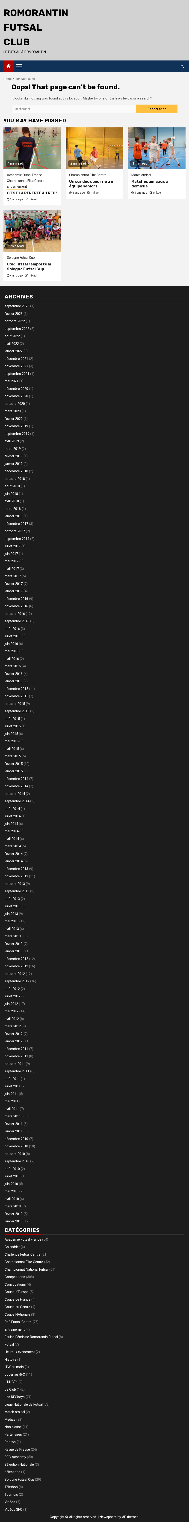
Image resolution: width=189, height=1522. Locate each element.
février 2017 (14, 584)
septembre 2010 (17, 1161)
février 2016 (14, 674)
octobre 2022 (15, 321)
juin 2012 (11, 1004)
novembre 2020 (16, 396)
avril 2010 (12, 1199)
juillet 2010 (13, 1176)
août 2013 (12, 899)
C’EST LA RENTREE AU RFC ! (32, 193)
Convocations (15, 1284)
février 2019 (14, 456)
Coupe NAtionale (17, 1314)
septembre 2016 (17, 621)
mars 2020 (13, 411)
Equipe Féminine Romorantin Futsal (31, 1337)
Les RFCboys (15, 1397)
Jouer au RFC (15, 1374)
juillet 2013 (13, 906)
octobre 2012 (15, 974)
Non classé (13, 1427)
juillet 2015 (13, 726)
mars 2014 (13, 846)
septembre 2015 (17, 711)
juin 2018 (11, 494)
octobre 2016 (15, 614)
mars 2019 (13, 449)
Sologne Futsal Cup (21, 257)
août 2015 (12, 719)
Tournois (11, 1494)
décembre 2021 (16, 359)
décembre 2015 (16, 689)
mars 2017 (13, 576)
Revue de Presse (17, 1449)
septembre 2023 (17, 306)
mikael (33, 199)
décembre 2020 (16, 389)
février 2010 (14, 1214)
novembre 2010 (16, 1146)
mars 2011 (13, 1116)
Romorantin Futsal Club (35, 27)
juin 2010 (11, 1184)
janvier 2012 (14, 1041)
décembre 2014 (16, 779)
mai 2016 (11, 651)
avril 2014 (12, 839)
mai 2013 (11, 921)
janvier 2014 (14, 861)
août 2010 (12, 1169)
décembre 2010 (16, 1139)
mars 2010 (13, 1206)
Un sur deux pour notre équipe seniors (91, 184)
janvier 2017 (14, 591)
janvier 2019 (14, 464)
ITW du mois (14, 1367)
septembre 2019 (17, 434)
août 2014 (12, 809)
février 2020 (14, 419)
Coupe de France (17, 1299)
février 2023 (14, 314)
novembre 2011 (16, 1056)
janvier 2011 (14, 1131)
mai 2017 (11, 561)
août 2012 (12, 989)
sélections (12, 1472)
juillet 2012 (13, 996)
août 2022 (12, 336)
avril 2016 (12, 659)
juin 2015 (11, 734)
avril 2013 (12, 929)
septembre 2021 (17, 374)
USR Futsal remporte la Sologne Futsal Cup (29, 266)
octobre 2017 (15, 531)
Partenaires (13, 1434)
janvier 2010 (14, 1221)
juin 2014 (11, 824)
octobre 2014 (15, 794)
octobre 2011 (15, 1064)
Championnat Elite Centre (25, 181)
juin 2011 (11, 1094)
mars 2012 (13, 1026)
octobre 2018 (15, 479)
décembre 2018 (16, 471)
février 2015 (14, 764)
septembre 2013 (17, 891)
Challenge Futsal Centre (23, 1254)
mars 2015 (13, 756)
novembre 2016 (16, 606)
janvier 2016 (14, 681)
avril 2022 (12, 344)
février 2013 (14, 944)
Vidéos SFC (13, 1509)
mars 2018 (13, 509)
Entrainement (17, 186)
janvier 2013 (14, 951)
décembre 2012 (16, 959)
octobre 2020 (15, 404)
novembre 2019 (16, 426)
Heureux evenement (20, 1352)
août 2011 (12, 1079)
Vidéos (10, 1502)
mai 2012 (11, 1011)
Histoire (10, 1359)
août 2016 (12, 629)
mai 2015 (11, 741)
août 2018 (12, 486)
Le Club (10, 1389)
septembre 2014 (17, 801)
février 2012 (14, 1034)
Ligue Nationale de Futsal (24, 1404)
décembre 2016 (16, 599)
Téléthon (11, 1487)
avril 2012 (12, 1019)
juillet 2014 (13, 816)
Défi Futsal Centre (18, 1322)
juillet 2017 (13, 546)
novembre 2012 (16, 966)
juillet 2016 (13, 636)
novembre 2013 (16, 876)
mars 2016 (13, 666)
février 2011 (14, 1124)
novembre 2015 (16, 696)
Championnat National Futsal (26, 1269)
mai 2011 (11, 1101)
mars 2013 (13, 936)
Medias (10, 1419)
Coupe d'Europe (17, 1292)
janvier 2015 (14, 771)
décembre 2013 (16, 869)
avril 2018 (12, 501)
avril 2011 (12, 1109)
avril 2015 (12, 749)
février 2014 (14, 854)
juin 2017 (11, 554)
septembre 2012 (17, 981)
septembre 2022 (17, 329)
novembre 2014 (16, 786)
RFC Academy (15, 1457)
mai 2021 (11, 381)
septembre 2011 (17, 1071)
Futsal (9, 1344)
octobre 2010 (15, 1154)
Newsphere (108, 1517)
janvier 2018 (14, 516)
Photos (10, 1442)
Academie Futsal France (24, 175)
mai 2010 (11, 1191)
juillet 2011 (13, 1086)
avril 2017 (12, 569)
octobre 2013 (15, 884)
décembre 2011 (16, 1049)
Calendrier (12, 1247)
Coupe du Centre (17, 1307)
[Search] (182, 66)
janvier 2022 (14, 351)
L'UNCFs (11, 1382)
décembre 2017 (16, 524)
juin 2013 (11, 914)
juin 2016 (11, 644)
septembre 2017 (17, 539)
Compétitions (15, 1277)
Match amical (141, 175)
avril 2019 (12, 441)
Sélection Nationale (19, 1464)
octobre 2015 (15, 704)
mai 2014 (11, 831)
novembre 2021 (16, 366)
